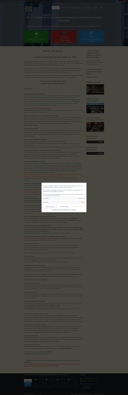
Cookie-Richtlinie (56, 209)
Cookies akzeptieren (49, 206)
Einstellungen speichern (78, 206)
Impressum (73, 209)
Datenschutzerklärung (65, 209)
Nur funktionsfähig (64, 206)
